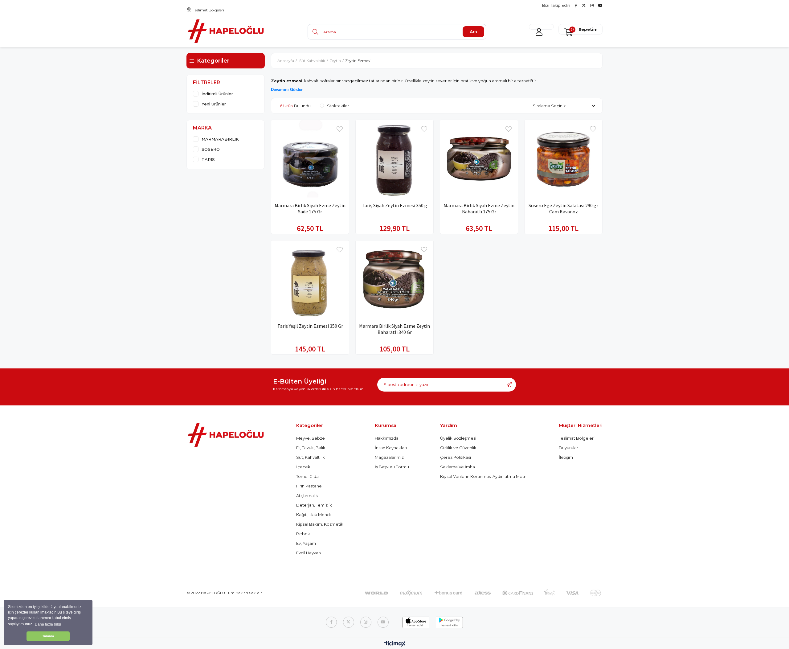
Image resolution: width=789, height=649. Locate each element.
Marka (202, 128)
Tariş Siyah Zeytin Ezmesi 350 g (394, 205)
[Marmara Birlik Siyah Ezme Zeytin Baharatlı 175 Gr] (479, 159)
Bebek (303, 533)
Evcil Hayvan (308, 552)
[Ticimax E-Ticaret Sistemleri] (395, 644)
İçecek (303, 466)
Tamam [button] (48, 636)
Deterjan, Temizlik (314, 505)
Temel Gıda (307, 476)
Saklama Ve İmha (457, 466)
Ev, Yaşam (306, 543)
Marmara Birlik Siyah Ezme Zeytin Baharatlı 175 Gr (479, 208)
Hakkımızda (387, 438)
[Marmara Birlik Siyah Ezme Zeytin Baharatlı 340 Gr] (394, 279)
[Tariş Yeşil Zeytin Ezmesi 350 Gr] (310, 279)
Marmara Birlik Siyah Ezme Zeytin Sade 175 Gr (310, 208)
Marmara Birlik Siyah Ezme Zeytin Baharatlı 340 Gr (394, 329)
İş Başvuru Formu (392, 466)
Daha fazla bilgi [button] (48, 624)
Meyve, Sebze (310, 438)
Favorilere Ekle (339, 129)
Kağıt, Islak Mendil (314, 514)
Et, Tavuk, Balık (310, 447)
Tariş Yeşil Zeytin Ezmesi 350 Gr (310, 326)
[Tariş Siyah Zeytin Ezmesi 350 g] (394, 159)
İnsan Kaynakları (391, 447)
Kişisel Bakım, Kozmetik (319, 524)
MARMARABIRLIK (220, 139)
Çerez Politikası (455, 457)
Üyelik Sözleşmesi (458, 438)
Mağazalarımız (389, 457)
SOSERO (211, 149)
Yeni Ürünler (214, 103)
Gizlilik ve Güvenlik (458, 447)
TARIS (208, 159)
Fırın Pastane (309, 485)
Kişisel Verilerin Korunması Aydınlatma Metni (483, 476)
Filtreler (206, 82)
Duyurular (568, 447)
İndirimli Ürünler (217, 93)
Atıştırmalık (307, 495)
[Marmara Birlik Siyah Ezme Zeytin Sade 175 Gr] (310, 159)
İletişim (566, 457)
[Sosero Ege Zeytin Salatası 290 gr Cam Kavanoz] (563, 159)
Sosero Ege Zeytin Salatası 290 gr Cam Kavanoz (563, 208)
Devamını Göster (287, 89)
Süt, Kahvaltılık (310, 457)
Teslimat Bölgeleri (208, 10)
